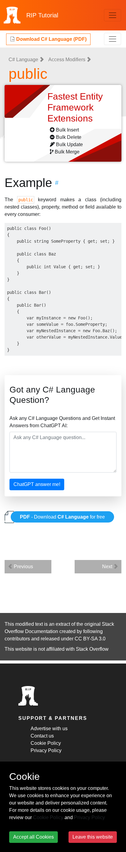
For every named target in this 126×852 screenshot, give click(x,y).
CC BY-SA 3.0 (90, 638)
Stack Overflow (92, 649)
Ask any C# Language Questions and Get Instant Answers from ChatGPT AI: (62, 422)
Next (107, 566)
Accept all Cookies (33, 837)
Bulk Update (69, 144)
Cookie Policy (46, 743)
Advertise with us (49, 728)
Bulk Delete (69, 137)
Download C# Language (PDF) (51, 39)
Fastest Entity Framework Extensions (75, 107)
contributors (17, 638)
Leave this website (92, 837)
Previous (23, 566)
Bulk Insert (67, 129)
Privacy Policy (46, 750)
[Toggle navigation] (112, 15)
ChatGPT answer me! (36, 484)
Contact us (42, 735)
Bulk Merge (67, 151)
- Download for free (62, 516)
